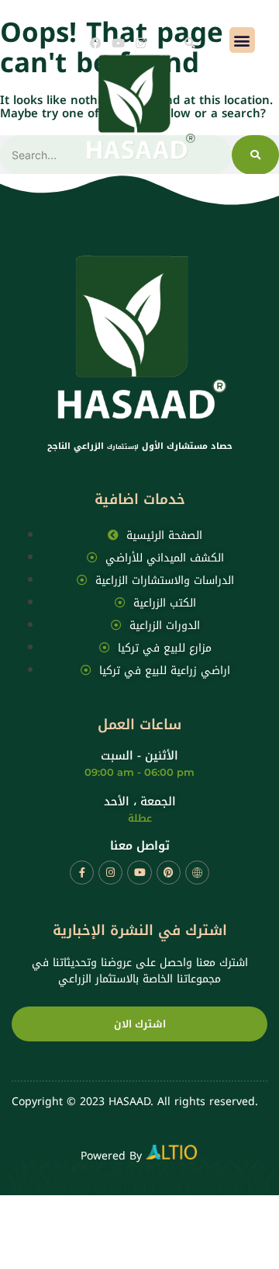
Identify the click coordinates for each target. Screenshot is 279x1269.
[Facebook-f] (82, 872)
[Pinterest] (169, 872)
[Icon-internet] (197, 872)
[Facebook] (96, 43)
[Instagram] (140, 43)
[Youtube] (118, 43)
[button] (190, 43)
